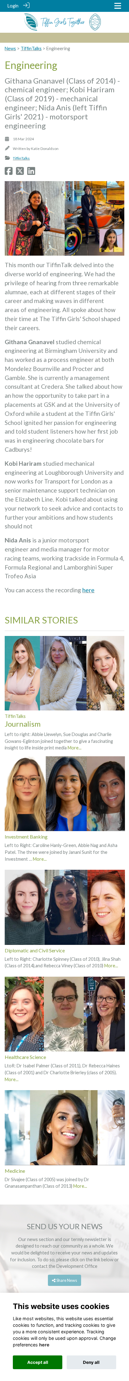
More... (74, 747)
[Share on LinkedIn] (31, 172)
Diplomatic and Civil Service (35, 950)
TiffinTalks (31, 48)
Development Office (76, 1266)
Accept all (37, 1362)
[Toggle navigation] (117, 5)
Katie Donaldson (45, 149)
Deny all (91, 1362)
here (88, 590)
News (10, 48)
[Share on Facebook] (9, 172)
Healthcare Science (25, 1057)
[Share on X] (20, 172)
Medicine (15, 1171)
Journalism (23, 723)
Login (13, 5)
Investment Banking (26, 837)
